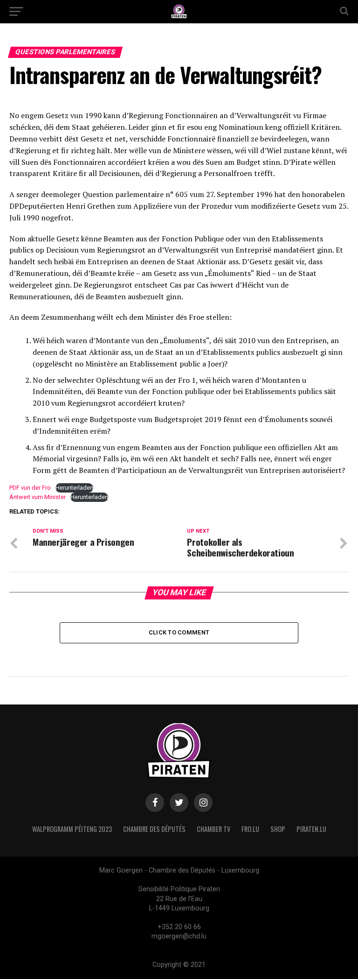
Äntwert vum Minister (37, 496)
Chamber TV (213, 829)
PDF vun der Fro (30, 487)
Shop (277, 829)
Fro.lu (250, 829)
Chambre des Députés (154, 829)
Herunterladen (74, 487)
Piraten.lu (311, 829)
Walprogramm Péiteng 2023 (72, 829)
